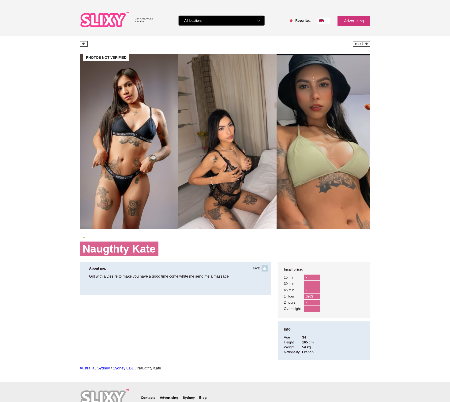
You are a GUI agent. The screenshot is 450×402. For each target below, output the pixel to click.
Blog (203, 397)
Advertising (354, 21)
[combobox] (221, 20)
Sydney (103, 368)
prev (84, 44)
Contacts (148, 397)
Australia (87, 368)
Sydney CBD (124, 368)
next (359, 44)
